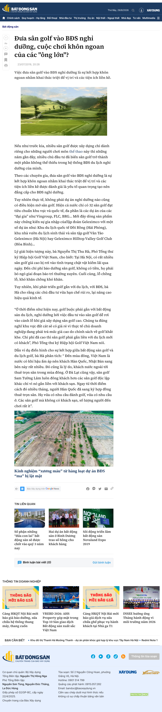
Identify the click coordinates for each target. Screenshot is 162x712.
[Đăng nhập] (141, 10)
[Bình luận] (6, 54)
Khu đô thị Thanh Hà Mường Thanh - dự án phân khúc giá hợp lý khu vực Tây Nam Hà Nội (84, 640)
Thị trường (80, 17)
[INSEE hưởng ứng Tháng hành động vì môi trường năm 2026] (141, 597)
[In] (6, 65)
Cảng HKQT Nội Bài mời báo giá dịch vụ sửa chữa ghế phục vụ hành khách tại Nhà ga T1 (101, 619)
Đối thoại (52, 17)
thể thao (76, 151)
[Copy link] (112, 489)
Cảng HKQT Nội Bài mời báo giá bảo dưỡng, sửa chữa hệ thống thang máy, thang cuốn (20, 619)
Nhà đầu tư (65, 17)
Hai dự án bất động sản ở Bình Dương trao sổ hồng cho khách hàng (63, 538)
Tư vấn (137, 17)
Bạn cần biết (15, 640)
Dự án (91, 17)
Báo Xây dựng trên (36, 489)
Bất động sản (10, 26)
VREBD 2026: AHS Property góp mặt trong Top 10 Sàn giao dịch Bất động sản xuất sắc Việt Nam (60, 621)
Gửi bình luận (102, 562)
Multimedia (148, 17)
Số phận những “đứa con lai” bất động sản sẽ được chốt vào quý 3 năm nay (29, 540)
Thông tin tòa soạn (144, 656)
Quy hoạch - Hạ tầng (33, 17)
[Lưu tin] (6, 60)
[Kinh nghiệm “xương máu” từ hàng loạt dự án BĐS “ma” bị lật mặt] (63, 438)
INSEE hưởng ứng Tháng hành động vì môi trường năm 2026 (139, 617)
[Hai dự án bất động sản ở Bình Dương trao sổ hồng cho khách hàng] (64, 518)
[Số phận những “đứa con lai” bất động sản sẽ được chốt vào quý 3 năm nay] (29, 518)
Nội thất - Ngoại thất (107, 17)
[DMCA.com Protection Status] (139, 694)
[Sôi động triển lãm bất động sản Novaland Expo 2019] (98, 518)
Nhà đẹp (126, 17)
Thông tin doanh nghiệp (21, 581)
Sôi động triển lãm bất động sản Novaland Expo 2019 (97, 538)
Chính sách (13, 17)
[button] (6, 38)
